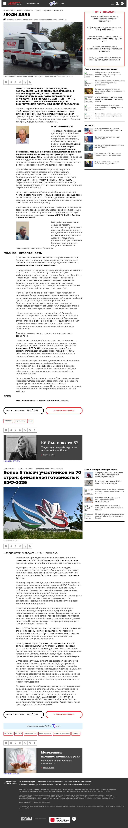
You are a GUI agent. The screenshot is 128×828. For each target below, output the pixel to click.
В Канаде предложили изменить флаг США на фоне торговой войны (108, 129)
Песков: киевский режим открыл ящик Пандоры (107, 138)
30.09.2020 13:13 (9, 10)
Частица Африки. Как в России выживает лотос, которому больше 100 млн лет (109, 108)
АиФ (71, 76)
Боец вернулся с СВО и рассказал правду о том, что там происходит (107, 154)
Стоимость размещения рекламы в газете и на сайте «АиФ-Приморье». (66, 782)
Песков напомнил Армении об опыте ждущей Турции (109, 146)
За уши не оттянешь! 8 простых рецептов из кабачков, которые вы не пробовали (109, 91)
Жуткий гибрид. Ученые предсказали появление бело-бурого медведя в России (109, 516)
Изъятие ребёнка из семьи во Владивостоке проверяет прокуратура (104, 19)
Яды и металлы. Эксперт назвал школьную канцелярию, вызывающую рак (107, 499)
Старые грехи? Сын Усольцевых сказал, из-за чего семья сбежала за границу (109, 508)
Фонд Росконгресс (11, 540)
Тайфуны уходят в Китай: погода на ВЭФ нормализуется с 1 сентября (104, 59)
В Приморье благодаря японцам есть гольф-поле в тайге (104, 29)
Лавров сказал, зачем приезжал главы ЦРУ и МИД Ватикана (106, 163)
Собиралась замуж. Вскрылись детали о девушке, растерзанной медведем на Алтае (108, 75)
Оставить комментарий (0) (64, 410)
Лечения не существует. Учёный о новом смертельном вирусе (108, 482)
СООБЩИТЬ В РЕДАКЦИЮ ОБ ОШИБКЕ (77, 785)
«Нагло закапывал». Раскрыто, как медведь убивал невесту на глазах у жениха (109, 99)
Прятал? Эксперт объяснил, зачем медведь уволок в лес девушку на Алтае (108, 116)
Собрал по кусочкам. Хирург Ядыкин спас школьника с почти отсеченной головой (109, 491)
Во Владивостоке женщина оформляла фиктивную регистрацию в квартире (104, 49)
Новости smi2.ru (12, 461)
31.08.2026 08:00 (10, 468)
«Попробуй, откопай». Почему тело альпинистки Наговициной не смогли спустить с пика (109, 475)
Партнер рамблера (40, 818)
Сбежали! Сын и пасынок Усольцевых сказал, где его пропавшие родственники (109, 83)
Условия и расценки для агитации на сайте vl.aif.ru (40, 785)
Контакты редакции (27, 782)
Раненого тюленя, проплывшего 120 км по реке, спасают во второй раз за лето (104, 39)
